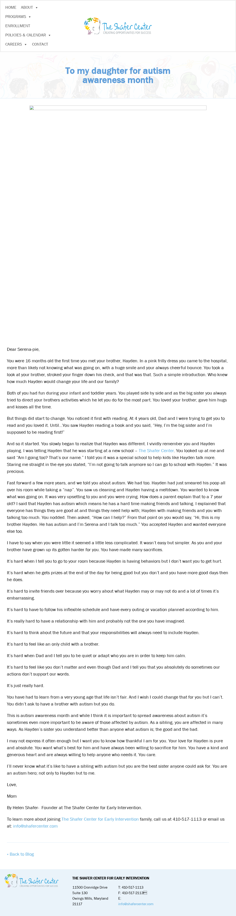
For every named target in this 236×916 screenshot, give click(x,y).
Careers (13, 44)
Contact (40, 44)
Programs (15, 16)
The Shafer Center (156, 451)
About (27, 7)
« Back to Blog (20, 854)
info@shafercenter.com (35, 826)
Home (10, 7)
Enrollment (17, 26)
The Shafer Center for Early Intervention (100, 819)
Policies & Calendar (25, 35)
